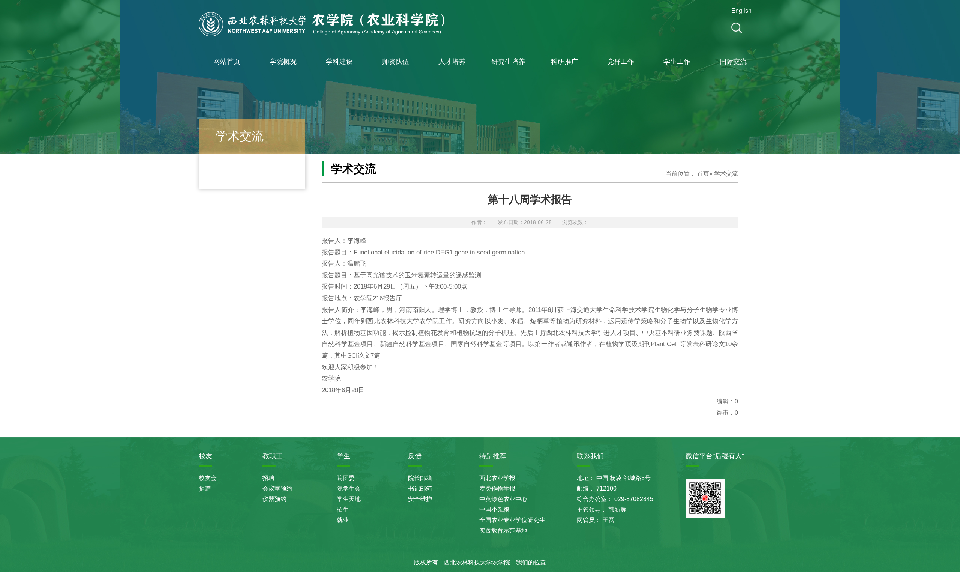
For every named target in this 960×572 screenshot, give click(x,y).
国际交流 (733, 61)
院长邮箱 (420, 478)
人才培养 (451, 61)
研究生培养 (508, 61)
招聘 (268, 478)
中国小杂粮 (494, 509)
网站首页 (226, 61)
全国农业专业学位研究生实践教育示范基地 (512, 525)
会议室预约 (277, 488)
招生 (343, 509)
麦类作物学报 (497, 488)
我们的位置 (531, 562)
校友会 (208, 478)
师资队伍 (395, 61)
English (740, 11)
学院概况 (283, 61)
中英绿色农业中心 (503, 499)
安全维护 (420, 499)
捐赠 (205, 488)
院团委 (346, 478)
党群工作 (620, 61)
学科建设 (339, 61)
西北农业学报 (497, 478)
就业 (343, 520)
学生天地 (349, 499)
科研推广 (564, 61)
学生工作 (676, 61)
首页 (703, 173)
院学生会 (349, 488)
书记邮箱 (420, 488)
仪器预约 (274, 499)
